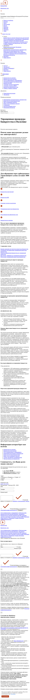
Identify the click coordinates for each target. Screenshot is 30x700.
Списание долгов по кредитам (11, 41)
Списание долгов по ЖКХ (10, 85)
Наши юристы (7, 57)
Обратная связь (22, 512)
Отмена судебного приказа (10, 88)
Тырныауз (5, 29)
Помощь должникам (8, 68)
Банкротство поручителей (22, 37)
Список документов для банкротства (12, 457)
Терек (4, 31)
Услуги (5, 65)
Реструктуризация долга (21, 53)
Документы (18, 47)
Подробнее (13, 694)
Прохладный (6, 24)
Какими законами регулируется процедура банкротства (14, 249)
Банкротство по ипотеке (9, 37)
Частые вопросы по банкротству (11, 458)
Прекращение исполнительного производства (14, 49)
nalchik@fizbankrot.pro (6, 481)
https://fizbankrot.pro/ (19, 640)
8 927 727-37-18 (6, 34)
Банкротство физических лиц (15, 43)
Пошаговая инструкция (9, 47)
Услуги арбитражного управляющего (12, 39)
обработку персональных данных (21, 501)
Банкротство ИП (19, 40)
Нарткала (5, 27)
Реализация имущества (9, 55)
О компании (11, 53)
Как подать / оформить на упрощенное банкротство (13, 255)
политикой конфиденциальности (9, 510)
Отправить (20, 510)
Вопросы (16, 514)
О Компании (11, 518)
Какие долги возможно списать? (11, 103)
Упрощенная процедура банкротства (12, 81)
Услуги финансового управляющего (12, 452)
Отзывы (17, 518)
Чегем (4, 23)
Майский (5, 28)
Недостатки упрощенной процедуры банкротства (13, 257)
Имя (2, 547)
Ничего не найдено (8, 20)
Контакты (5, 56)
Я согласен (5, 696)
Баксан (5, 25)
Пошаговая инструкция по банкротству (13, 453)
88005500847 (5, 74)
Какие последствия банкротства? (11, 51)
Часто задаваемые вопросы (13, 51)
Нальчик (5, 21)
